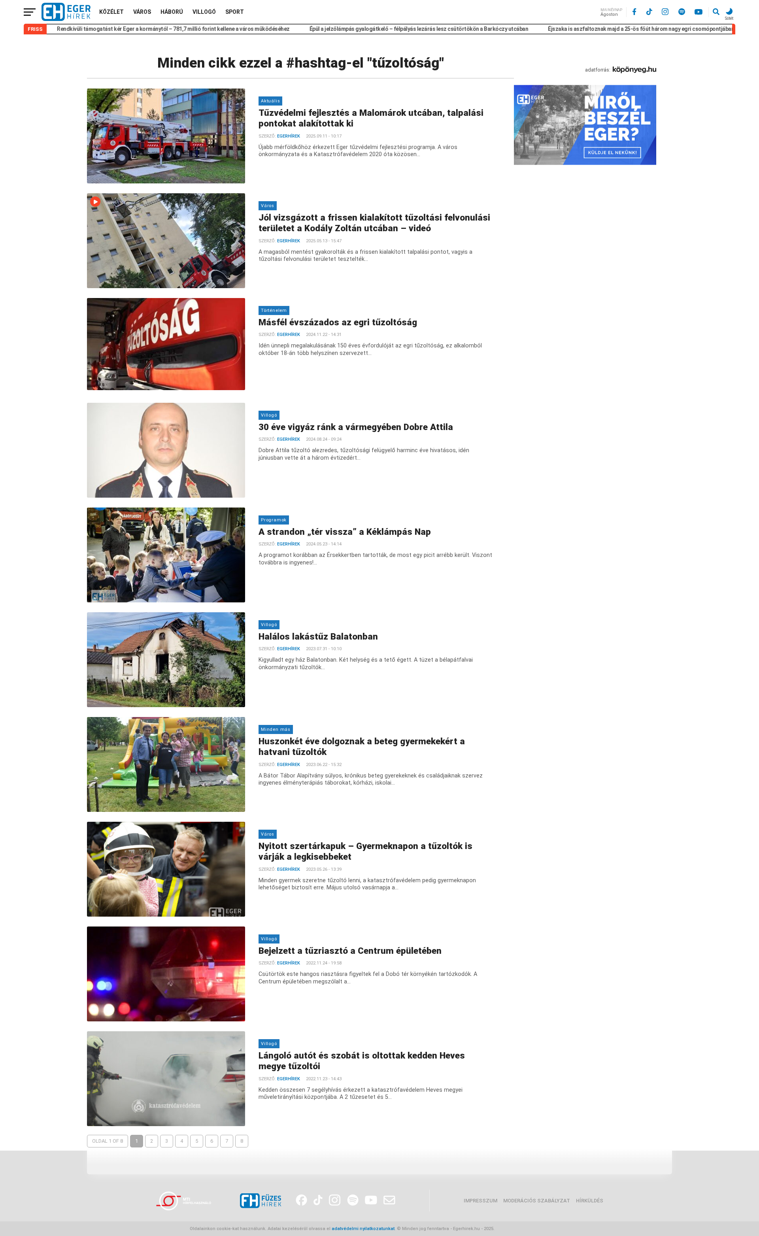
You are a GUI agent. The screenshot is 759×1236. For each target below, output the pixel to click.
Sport (234, 12)
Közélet (111, 12)
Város (142, 12)
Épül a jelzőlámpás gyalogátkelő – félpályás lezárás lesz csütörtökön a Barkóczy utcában (370, 29)
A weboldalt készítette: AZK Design (532, 1228)
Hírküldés (589, 1201)
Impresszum (480, 1201)
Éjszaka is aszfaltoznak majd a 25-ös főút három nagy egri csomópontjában (592, 29)
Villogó (204, 12)
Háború (171, 12)
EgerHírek (288, 136)
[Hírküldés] (585, 162)
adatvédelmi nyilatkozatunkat (363, 1228)
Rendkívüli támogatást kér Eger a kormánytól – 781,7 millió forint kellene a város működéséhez (124, 29)
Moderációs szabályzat (536, 1201)
